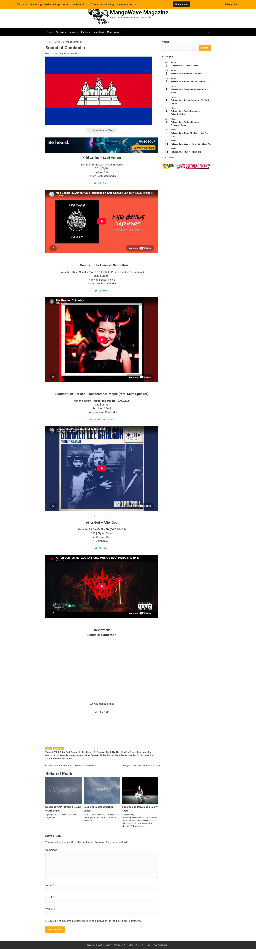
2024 (56, 752)
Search (165, 42)
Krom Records (60, 755)
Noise (103, 755)
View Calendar (168, 157)
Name (49, 885)
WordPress (162, 945)
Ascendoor (140, 945)
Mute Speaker (92, 755)
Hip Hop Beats (128, 752)
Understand (181, 4)
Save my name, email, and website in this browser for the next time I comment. (94, 920)
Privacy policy (232, 4)
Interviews (99, 32)
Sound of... (58, 748)
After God (65, 752)
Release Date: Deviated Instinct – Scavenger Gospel (186, 123)
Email (49, 897)
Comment (51, 849)
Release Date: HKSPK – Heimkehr (186, 151)
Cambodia (76, 752)
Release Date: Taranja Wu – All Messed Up (190, 81)
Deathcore (87, 752)
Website (50, 908)
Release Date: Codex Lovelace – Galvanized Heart (185, 113)
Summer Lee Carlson (61, 758)
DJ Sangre (99, 752)
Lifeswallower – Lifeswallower (184, 65)
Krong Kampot (76, 755)
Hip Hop (116, 752)
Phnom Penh (113, 755)
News (50, 32)
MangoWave (113, 32)
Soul (47, 758)
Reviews (60, 32)
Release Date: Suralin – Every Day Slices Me (191, 144)
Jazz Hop (141, 752)
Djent (108, 752)
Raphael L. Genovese (69, 53)
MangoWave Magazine (139, 12)
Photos (84, 32)
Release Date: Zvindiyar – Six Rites (187, 73)
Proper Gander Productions (135, 755)
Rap (152, 755)
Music (73, 32)
